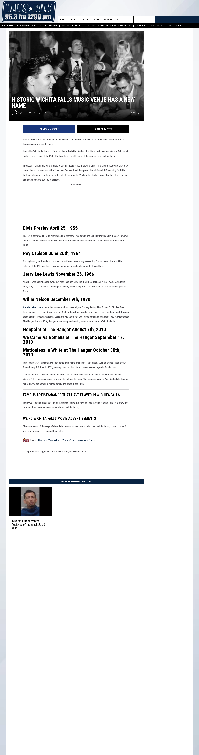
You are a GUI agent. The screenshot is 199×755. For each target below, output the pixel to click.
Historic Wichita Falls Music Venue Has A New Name (66, 439)
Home (63, 20)
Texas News (156, 26)
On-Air (73, 20)
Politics (180, 26)
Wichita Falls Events (59, 451)
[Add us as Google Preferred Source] (129, 19)
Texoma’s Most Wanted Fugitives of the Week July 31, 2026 (29, 524)
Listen (84, 20)
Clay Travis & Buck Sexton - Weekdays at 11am (109, 26)
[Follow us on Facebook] (137, 19)
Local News (141, 26)
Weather (108, 20)
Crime (169, 26)
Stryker (20, 113)
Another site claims (33, 307)
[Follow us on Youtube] (144, 19)
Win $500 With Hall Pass (73, 26)
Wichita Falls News (77, 451)
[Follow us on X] (151, 19)
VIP (118, 20)
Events (96, 20)
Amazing (39, 451)
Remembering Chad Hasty (29, 26)
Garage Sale (51, 26)
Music (47, 451)
